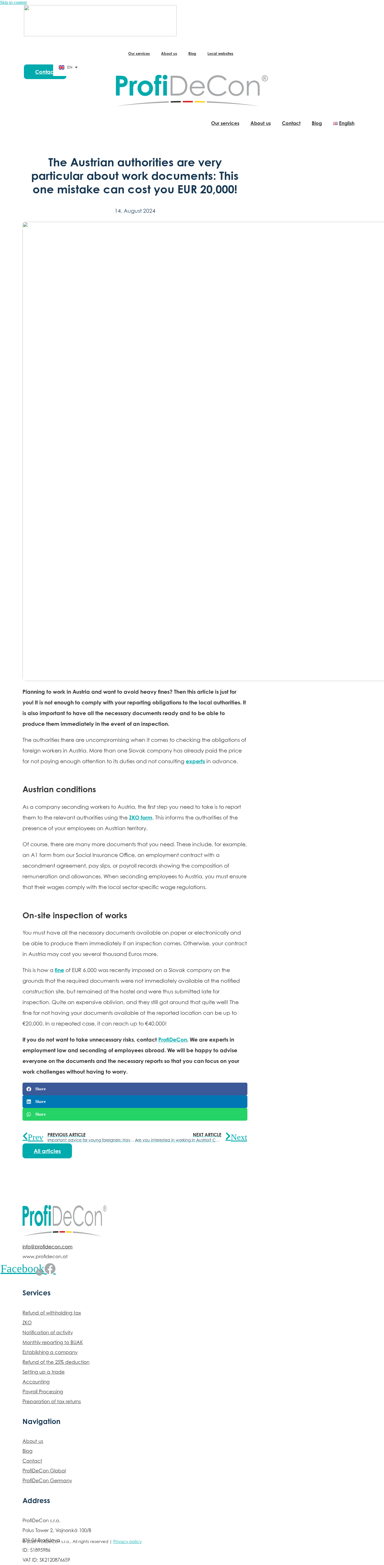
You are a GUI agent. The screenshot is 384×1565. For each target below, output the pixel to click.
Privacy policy (127, 1541)
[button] (134, 1089)
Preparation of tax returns (51, 1401)
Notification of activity (47, 1332)
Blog (192, 53)
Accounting (35, 1382)
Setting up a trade (43, 1372)
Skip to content (13, 2)
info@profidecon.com (47, 1247)
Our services (139, 53)
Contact (291, 123)
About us (169, 53)
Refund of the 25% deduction (55, 1362)
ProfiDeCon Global (44, 1471)
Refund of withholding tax (51, 1313)
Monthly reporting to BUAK (52, 1342)
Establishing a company (50, 1352)
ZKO (27, 1323)
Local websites (220, 53)
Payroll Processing (42, 1391)
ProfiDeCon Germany (47, 1480)
